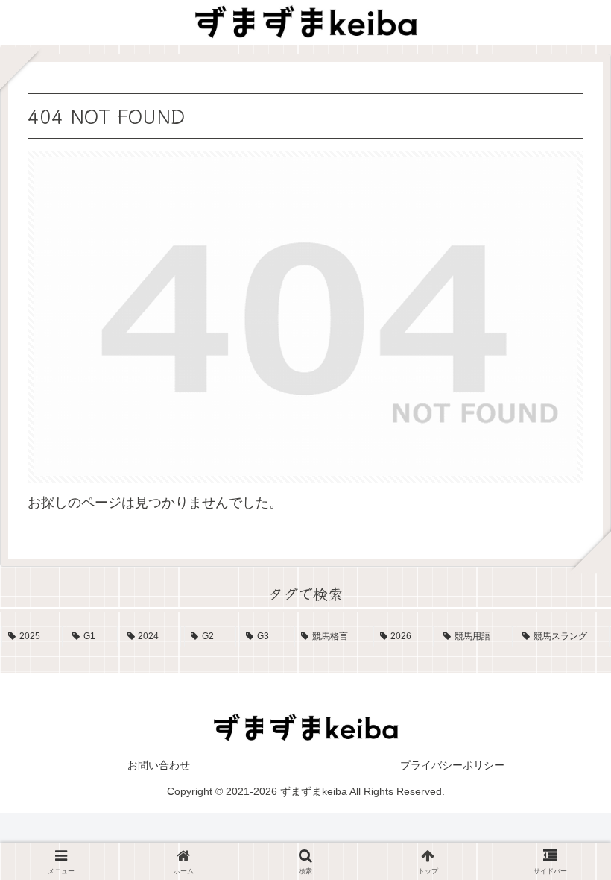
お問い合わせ (158, 765)
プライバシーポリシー (452, 765)
